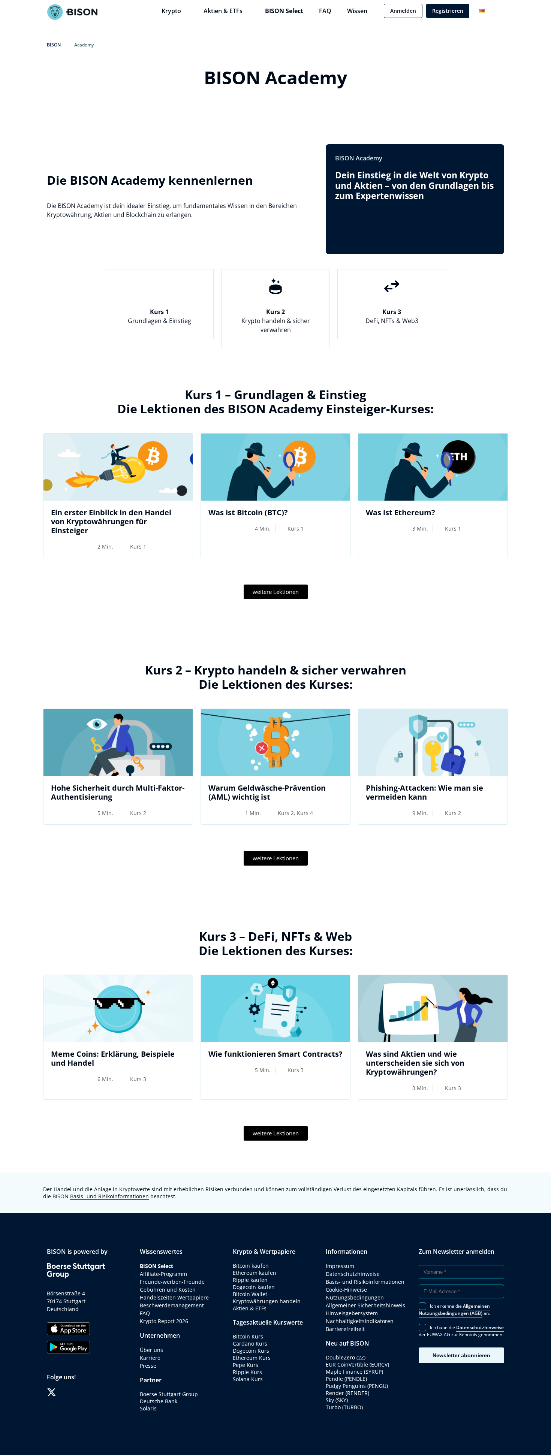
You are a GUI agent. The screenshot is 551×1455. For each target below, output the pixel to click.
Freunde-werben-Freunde (172, 1281)
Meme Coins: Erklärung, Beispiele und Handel (113, 1058)
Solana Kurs (248, 1379)
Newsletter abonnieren (461, 1355)
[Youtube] (85, 1392)
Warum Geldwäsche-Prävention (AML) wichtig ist (267, 792)
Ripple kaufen (250, 1279)
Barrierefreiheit (345, 1328)
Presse (148, 1365)
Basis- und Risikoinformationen (109, 1196)
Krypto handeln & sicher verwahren (275, 321)
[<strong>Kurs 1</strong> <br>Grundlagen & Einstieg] (159, 286)
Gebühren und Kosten (168, 1289)
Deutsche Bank (158, 1401)
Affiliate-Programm (163, 1273)
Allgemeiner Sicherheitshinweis (365, 1305)
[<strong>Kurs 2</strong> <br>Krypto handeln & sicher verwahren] (275, 286)
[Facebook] (62, 1392)
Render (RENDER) (347, 1393)
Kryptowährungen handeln (267, 1301)
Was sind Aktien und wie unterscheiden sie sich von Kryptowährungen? (415, 1063)
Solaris (148, 1408)
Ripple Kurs (247, 1372)
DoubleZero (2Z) (345, 1357)
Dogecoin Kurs (251, 1350)
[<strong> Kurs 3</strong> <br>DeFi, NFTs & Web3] (391, 286)
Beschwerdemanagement (172, 1305)
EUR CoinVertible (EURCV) (357, 1364)
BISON (54, 45)
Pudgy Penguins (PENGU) (357, 1385)
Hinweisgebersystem (352, 1313)
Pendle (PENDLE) (346, 1378)
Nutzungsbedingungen (355, 1297)
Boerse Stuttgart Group (169, 1394)
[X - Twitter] (51, 1392)
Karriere (150, 1357)
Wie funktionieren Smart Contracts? (275, 1054)
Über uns (151, 1349)
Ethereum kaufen (254, 1272)
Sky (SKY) (337, 1400)
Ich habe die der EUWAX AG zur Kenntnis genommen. (461, 1331)
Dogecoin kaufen (254, 1287)
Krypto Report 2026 (165, 1321)
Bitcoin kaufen (251, 1265)
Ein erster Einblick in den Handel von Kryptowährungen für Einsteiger (111, 521)
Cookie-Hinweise (346, 1289)
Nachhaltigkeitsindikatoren (360, 1321)
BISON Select (284, 11)
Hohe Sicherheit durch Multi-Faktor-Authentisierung (117, 792)
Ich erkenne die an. (454, 1309)
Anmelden (403, 10)
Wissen (357, 11)
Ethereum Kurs (252, 1357)
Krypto (171, 11)
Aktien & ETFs (223, 11)
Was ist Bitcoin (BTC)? (248, 512)
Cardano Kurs (250, 1343)
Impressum (340, 1266)
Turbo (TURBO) (344, 1407)
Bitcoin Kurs (248, 1336)
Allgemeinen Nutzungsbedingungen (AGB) (454, 1309)
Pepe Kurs (245, 1364)
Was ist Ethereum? (400, 512)
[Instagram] (74, 1392)
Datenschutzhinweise (353, 1273)
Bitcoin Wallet (250, 1294)
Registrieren (447, 10)
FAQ (325, 11)
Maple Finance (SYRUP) (354, 1371)
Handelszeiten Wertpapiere (174, 1297)
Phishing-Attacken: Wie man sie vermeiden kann (424, 792)
